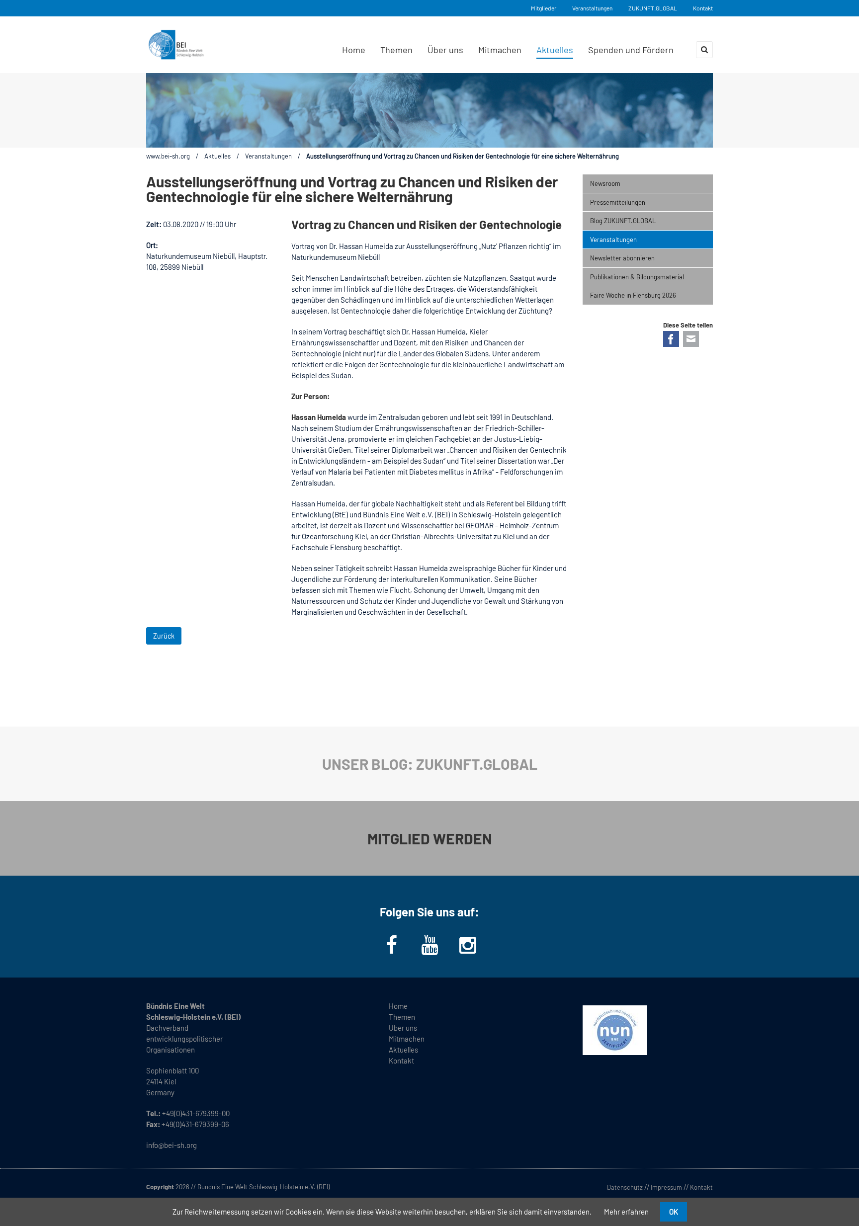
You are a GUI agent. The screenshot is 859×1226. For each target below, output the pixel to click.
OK (673, 1211)
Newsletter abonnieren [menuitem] (622, 258)
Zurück (163, 636)
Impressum (666, 1187)
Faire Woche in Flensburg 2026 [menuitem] (633, 295)
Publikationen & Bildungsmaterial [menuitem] (637, 277)
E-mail (691, 339)
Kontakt (703, 7)
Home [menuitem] (353, 49)
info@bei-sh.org (171, 1145)
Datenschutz (625, 1187)
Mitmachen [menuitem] (499, 49)
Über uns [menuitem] (445, 49)
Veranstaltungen (592, 7)
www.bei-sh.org (168, 156)
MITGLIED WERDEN (429, 838)
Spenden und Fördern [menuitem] (631, 49)
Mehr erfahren (626, 1211)
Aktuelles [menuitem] (554, 49)
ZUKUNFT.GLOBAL (652, 7)
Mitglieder (543, 7)
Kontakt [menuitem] (401, 1060)
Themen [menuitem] (396, 49)
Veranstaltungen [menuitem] (613, 240)
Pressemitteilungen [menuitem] (617, 202)
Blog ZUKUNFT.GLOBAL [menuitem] (623, 221)
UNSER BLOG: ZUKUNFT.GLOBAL (429, 764)
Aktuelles (217, 156)
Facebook (671, 339)
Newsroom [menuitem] (605, 183)
